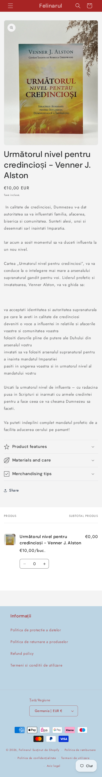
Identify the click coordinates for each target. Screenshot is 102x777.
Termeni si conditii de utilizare (36, 665)
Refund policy (22, 653)
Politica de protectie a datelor (35, 630)
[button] (10, 5)
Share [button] (14, 490)
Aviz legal (53, 766)
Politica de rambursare (80, 750)
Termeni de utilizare (75, 758)
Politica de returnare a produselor (39, 641)
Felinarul (25, 750)
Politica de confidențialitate (37, 758)
